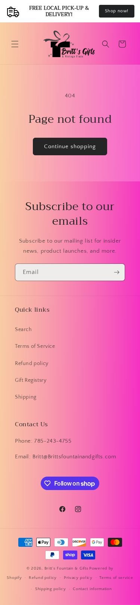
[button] (15, 44)
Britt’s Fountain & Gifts (66, 568)
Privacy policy (78, 578)
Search (23, 330)
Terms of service (116, 578)
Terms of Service (35, 346)
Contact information (92, 589)
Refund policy (32, 364)
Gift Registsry (30, 380)
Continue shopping (70, 146)
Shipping (26, 397)
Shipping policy (50, 589)
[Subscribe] (116, 272)
